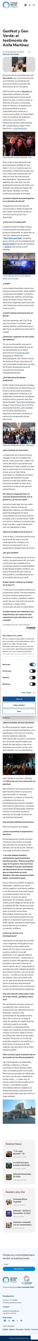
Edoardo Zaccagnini (11, 54)
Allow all (19, 699)
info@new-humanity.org (11, 1311)
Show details (26, 692)
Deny (19, 711)
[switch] (33, 671)
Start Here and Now (12, 238)
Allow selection (19, 705)
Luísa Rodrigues (20, 128)
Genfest (26, 91)
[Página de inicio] (10, 5)
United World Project (15, 125)
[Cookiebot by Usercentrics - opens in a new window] (27, 628)
